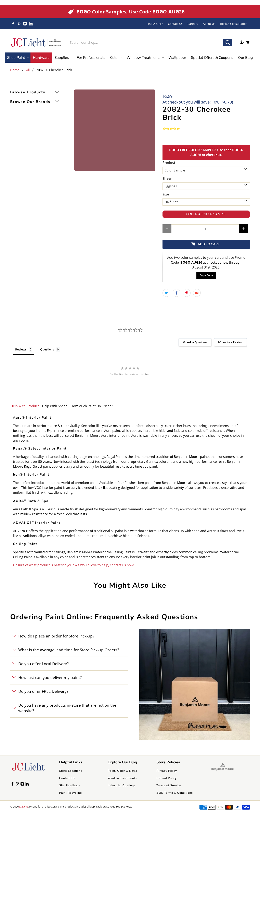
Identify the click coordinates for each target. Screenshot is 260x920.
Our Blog (245, 57)
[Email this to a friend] (197, 293)
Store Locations (70, 770)
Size (165, 194)
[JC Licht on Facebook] (13, 24)
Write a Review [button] (233, 342)
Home (15, 70)
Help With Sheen (54, 406)
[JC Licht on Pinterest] (19, 24)
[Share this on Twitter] (166, 293)
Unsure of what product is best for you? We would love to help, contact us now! (73, 565)
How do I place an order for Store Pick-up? (56, 636)
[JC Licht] (36, 42)
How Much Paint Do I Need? (92, 406)
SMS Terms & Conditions (174, 792)
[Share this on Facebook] (176, 293)
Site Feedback (69, 785)
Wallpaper (177, 57)
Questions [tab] (47, 349)
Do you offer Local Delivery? (43, 663)
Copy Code (206, 275)
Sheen (167, 178)
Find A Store (155, 24)
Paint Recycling (70, 792)
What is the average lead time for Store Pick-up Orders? (68, 650)
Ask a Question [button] (197, 342)
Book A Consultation (233, 24)
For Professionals (91, 57)
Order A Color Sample (206, 214)
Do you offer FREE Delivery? (43, 691)
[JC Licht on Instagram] (25, 24)
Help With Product (25, 406)
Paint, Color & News (122, 770)
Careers (192, 24)
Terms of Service (168, 785)
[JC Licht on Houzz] (31, 24)
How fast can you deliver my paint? (50, 677)
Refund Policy (166, 778)
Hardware (41, 57)
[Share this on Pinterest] (187, 293)
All (28, 70)
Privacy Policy (166, 770)
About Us (209, 24)
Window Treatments (122, 778)
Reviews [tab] (21, 349)
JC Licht (23, 806)
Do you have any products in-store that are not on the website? (67, 707)
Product (168, 162)
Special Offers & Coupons (212, 57)
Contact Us (175, 24)
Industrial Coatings (121, 785)
